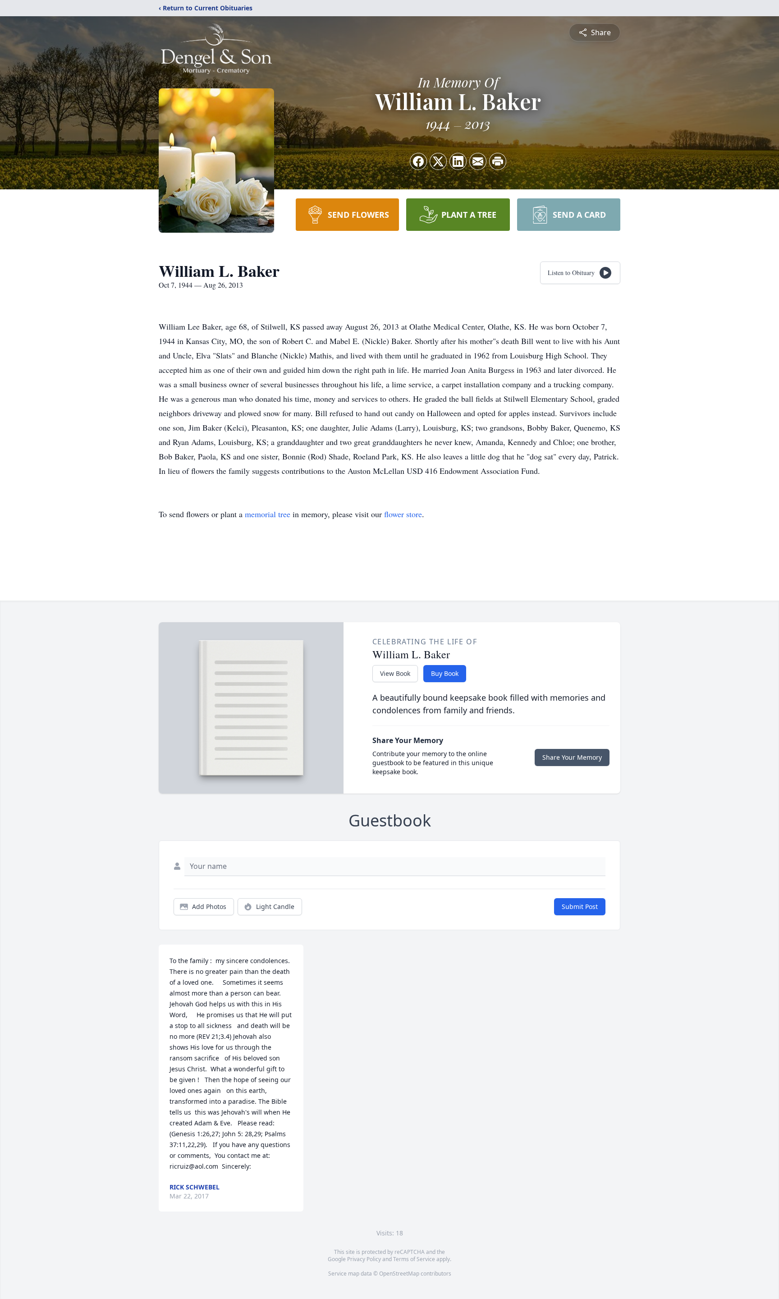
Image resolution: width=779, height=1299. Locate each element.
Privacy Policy (364, 1259)
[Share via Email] (478, 161)
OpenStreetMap (399, 1273)
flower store (403, 514)
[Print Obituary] (498, 161)
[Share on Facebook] (418, 161)
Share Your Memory (572, 757)
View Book (395, 673)
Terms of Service (414, 1259)
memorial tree (267, 514)
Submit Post (580, 906)
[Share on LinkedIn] (458, 161)
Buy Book (444, 673)
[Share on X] (438, 161)
